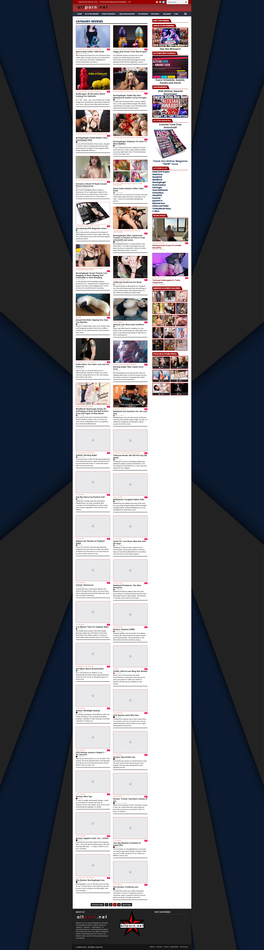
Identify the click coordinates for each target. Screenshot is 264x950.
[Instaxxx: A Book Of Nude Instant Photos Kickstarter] (93, 167)
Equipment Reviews (131, 49)
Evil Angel (156, 187)
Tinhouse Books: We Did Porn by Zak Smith (130, 456)
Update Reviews (108, 14)
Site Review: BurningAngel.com (90, 880)
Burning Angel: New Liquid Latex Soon (128, 368)
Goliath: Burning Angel (86, 455)
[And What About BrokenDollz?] (93, 654)
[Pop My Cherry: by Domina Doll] (93, 482)
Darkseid (118, 717)
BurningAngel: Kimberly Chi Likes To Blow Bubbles (130, 142)
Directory (184, 947)
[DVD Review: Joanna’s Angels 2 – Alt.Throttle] (93, 737)
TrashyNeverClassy (161, 208)
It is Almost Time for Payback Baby (92, 627)
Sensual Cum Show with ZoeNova (128, 324)
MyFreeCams (158, 203)
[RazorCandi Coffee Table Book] (93, 36)
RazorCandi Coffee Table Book (90, 51)
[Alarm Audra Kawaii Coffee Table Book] (130, 171)
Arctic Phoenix (159, 249)
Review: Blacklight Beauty (88, 710)
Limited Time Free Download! (170, 126)
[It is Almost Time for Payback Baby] (93, 612)
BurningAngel (159, 182)
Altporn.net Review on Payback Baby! (90, 542)
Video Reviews (139, 91)
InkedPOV (157, 195)
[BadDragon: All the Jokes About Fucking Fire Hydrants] (93, 79)
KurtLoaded (119, 326)
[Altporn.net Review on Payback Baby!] (93, 526)
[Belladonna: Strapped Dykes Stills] (130, 484)
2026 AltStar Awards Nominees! (170, 92)
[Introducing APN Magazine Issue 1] (93, 213)
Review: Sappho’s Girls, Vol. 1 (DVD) (92, 838)
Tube (176, 14)
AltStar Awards (92, 14)
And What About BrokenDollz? (90, 668)
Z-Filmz (155, 211)
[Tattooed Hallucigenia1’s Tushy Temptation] (170, 264)
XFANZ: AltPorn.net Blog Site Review (130, 671)
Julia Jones (119, 192)
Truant (117, 53)
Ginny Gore (119, 242)
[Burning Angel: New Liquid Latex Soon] (130, 351)
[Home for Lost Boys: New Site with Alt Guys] (130, 526)
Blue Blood (128, 183)
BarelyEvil (157, 177)
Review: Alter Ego (84, 796)
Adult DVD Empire (160, 171)
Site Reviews (80, 269)
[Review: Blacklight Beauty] (93, 696)
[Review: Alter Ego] (93, 781)
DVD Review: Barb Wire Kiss (126, 715)
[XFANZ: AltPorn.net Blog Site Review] (130, 656)
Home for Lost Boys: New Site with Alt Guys (129, 542)
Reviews (97, 226)
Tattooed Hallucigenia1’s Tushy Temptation (166, 281)
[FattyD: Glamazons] (93, 570)
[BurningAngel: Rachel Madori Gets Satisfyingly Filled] (93, 121)
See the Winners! (170, 49)
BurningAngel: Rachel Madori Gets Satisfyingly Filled (91, 138)
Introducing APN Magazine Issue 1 (91, 228)
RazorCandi (98, 49)
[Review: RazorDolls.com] (130, 742)
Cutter (80, 230)
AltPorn (118, 673)
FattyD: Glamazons (84, 585)
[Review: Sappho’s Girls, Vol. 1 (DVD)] (93, 823)
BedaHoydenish (83, 53)
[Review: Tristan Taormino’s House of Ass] (130, 784)
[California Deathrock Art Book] (130, 267)
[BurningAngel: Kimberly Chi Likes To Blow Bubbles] (130, 125)
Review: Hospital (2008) (124, 629)
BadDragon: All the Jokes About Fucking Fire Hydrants (90, 95)
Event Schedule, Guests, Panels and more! (170, 81)
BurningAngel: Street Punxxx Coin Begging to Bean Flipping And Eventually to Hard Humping (91, 275)
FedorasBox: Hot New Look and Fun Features (92, 365)
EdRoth (80, 712)
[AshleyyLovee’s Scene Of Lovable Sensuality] (170, 229)
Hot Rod (81, 279)
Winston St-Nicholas (85, 142)
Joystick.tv (157, 200)
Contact (159, 947)
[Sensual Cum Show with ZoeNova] (130, 309)
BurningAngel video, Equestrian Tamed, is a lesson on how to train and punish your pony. (129, 237)
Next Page (127, 905)
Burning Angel (130, 91)
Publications (89, 49)
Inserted (156, 198)
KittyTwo (81, 415)
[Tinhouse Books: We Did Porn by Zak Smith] (130, 440)
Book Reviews (80, 49)
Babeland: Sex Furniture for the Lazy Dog (130, 412)
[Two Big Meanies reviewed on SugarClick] (130, 828)
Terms (166, 947)
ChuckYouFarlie (121, 803)
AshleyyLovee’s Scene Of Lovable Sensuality (127, 2)
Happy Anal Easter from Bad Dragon (130, 51)
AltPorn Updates (118, 49)
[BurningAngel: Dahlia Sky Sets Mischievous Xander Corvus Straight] (130, 79)
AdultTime (157, 174)
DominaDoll (119, 589)
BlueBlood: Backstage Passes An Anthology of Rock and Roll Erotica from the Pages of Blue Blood (92, 411)
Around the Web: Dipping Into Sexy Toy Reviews (92, 321)
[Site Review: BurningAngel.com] (93, 865)
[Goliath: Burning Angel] (93, 440)
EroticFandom (159, 184)
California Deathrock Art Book (127, 282)
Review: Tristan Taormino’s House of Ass (130, 800)
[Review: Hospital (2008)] (130, 614)
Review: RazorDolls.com (124, 757)
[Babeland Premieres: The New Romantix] (130, 570)
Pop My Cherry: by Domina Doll (90, 497)
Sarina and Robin (160, 205)
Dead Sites (174, 947)
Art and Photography (83, 180)
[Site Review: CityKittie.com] (130, 872)
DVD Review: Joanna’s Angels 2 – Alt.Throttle (91, 753)
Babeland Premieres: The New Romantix (127, 586)
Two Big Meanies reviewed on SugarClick (127, 844)
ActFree (118, 99)
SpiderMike (119, 284)
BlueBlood (157, 179)
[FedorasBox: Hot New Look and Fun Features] (93, 349)
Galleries (167, 14)
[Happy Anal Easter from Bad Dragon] (130, 36)
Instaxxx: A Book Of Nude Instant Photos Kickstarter (91, 185)
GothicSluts (157, 192)
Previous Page (97, 905)
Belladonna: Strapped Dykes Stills (128, 499)
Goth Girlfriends (160, 190)
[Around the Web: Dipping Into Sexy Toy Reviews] (93, 305)
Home (79, 14)
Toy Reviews (143, 14)
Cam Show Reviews (127, 14)
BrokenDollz (80, 666)
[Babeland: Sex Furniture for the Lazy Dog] (130, 396)
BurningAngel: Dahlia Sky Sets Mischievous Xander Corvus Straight (130, 96)
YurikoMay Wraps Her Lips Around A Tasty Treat (92, 2)
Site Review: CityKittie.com (125, 887)
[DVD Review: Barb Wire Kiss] (130, 700)
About (152, 947)
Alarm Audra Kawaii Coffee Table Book (128, 189)
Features (155, 14)
